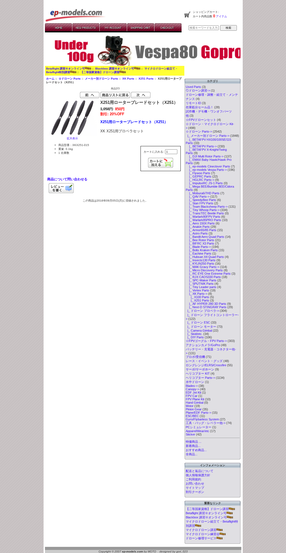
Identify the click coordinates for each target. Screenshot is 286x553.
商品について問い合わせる (67, 179)
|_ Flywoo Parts (198, 173)
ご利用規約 (193, 479)
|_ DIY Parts (195, 337)
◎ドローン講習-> (198, 90)
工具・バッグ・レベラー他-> (205, 423)
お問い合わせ (195, 483)
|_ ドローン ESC (198, 322)
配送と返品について (199, 471)
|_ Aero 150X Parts (200, 223)
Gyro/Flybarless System (202, 419)
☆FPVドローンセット (201, 119)
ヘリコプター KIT (198, 373)
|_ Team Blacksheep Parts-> (207, 206)
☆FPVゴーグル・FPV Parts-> (206, 341)
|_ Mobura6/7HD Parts (203, 193)
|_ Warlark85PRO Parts (203, 220)
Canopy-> (192, 389)
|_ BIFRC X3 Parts (200, 243)
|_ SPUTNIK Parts (200, 283)
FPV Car (191, 396)
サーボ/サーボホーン (200, 369)
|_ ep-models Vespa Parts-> (206, 169)
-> (199, 131)
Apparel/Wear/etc (197, 431)
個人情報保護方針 (198, 475)
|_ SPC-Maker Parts (201, 280)
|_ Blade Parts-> (198, 246)
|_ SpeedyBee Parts (201, 200)
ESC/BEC (192, 416)
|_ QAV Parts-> (197, 196)
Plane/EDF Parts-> (198, 412)
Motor (190, 406)
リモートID (193, 103)
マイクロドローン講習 (201, 530)
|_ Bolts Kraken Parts (202, 250)
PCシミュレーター (198, 427)
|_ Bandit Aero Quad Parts (205, 236)
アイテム (221, 16)
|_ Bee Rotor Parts (200, 240)
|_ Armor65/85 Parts (201, 230)
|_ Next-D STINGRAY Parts (206, 307)
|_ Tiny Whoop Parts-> (203, 210)
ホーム (50, 78)
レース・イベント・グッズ (204, 361)
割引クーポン (195, 492)
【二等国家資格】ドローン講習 (100, 72)
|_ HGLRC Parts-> (200, 179)
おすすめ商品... (196, 450)
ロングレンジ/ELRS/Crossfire (206, 365)
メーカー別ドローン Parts (101, 78)
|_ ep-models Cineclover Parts (208, 166)
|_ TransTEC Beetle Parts (205, 213)
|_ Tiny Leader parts (201, 287)
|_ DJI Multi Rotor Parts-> (204, 156)
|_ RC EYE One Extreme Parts (208, 273)
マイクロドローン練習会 (203, 534)
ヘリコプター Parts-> (200, 377)
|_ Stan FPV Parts (199, 203)
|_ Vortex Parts (197, 290)
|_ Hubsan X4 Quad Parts (205, 256)
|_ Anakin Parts (198, 226)
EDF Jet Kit (193, 392)
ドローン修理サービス (201, 538)
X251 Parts (146, 78)
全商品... (191, 454)
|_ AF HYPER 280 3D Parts (206, 303)
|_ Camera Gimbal (199, 330)
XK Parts (128, 78)
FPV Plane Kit (195, 399)
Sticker (190, 434)
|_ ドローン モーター (201, 326)
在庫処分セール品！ (199, 107)
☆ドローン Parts (70, 78)
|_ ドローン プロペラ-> (202, 310)
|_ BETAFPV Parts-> (201, 146)
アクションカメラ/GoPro (203, 345)
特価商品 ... (193, 441)
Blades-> (192, 385)
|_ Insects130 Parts (201, 260)
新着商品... (193, 445)
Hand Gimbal (194, 402)
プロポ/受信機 (195, 356)
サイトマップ (195, 487)
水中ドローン (195, 382)
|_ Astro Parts (197, 233)
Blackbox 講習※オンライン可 (114, 68)
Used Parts (193, 86)
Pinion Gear (194, 409)
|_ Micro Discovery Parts (204, 270)
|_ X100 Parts (197, 297)
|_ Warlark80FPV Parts (203, 216)
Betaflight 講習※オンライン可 (65, 68)
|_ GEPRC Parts (198, 176)
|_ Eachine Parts (198, 253)
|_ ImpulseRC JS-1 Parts (204, 183)
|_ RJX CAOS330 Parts (203, 277)
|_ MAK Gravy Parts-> (202, 267)
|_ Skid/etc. (194, 334)
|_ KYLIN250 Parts (200, 263)
